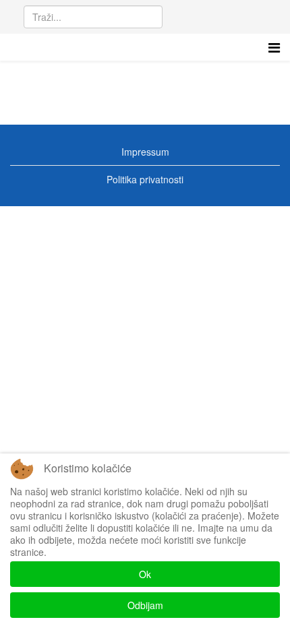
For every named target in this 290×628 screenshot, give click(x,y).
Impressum (145, 151)
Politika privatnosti (145, 179)
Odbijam (145, 605)
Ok (145, 574)
